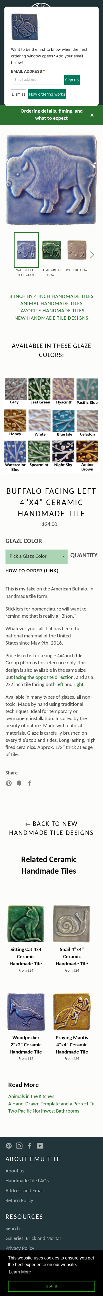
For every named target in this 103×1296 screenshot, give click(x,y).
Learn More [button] (20, 1272)
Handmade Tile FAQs (27, 1181)
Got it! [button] (51, 1286)
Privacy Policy (19, 1248)
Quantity (84, 556)
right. (79, 684)
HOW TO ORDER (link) (32, 571)
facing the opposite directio (42, 677)
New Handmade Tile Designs (51, 318)
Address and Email (24, 1191)
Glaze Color (23, 541)
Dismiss (18, 94)
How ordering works (47, 94)
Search (12, 1228)
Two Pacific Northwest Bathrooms (43, 1111)
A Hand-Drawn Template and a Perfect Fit (51, 1104)
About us (14, 1171)
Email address (28, 71)
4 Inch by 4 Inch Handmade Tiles (52, 296)
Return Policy (19, 1200)
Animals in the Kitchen (31, 1096)
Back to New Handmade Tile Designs (51, 829)
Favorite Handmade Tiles (51, 311)
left (60, 684)
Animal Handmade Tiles (51, 303)
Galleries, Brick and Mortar (33, 1238)
